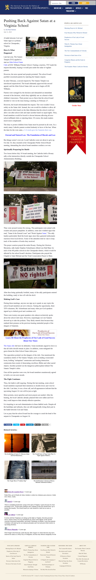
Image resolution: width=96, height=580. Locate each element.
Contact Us (37, 575)
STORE (73, 3)
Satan (44, 233)
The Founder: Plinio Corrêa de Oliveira (76, 66)
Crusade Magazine (82, 556)
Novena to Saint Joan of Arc (72, 55)
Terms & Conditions (70, 575)
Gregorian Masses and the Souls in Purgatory (74, 61)
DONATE (84, 3)
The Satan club (9, 346)
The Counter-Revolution (65, 548)
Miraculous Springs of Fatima (30, 569)
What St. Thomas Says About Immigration (73, 45)
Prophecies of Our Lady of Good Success (74, 38)
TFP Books (83, 564)
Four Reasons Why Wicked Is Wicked (75, 33)
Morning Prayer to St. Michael (73, 28)
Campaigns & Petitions (65, 566)
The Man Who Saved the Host (48, 569)
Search (41, 575)
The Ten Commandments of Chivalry (75, 51)
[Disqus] (30, 512)
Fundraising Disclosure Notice (51, 575)
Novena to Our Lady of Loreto (13, 564)
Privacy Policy (61, 575)
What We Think (83, 553)
